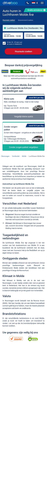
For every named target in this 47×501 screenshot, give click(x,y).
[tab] (8, 19)
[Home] (10, 3)
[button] (27, 3)
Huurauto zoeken (23, 51)
